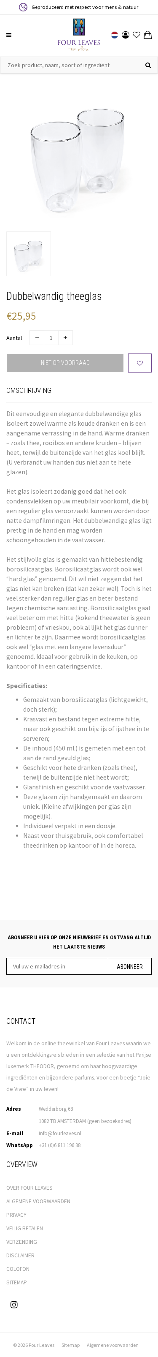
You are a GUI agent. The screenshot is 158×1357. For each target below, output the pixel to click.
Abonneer (130, 966)
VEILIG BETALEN (24, 1228)
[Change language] (114, 35)
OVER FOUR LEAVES (29, 1187)
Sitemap (71, 1345)
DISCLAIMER (20, 1255)
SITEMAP (16, 1282)
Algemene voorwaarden (113, 1345)
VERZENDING (21, 1242)
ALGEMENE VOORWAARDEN (38, 1201)
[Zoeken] (148, 65)
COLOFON (17, 1269)
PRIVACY (16, 1214)
